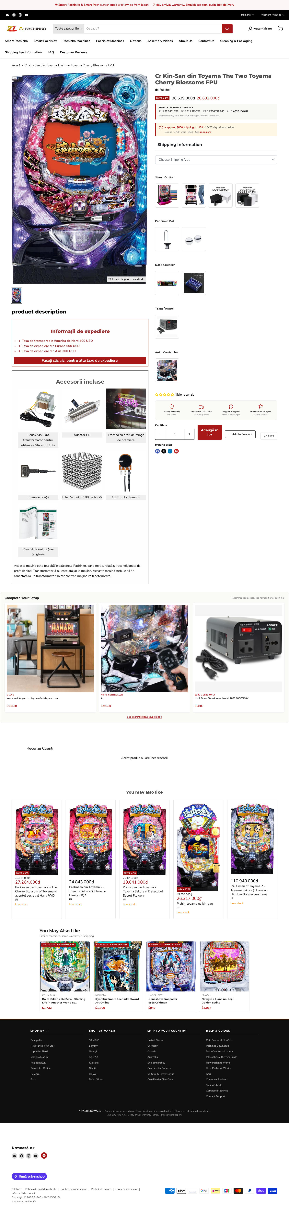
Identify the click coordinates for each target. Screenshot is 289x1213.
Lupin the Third (39, 1051)
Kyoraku (93, 1063)
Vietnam (271, 15)
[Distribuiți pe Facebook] (157, 451)
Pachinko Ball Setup (217, 1046)
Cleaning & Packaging (236, 41)
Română (246, 15)
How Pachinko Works (218, 1063)
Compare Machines (217, 1090)
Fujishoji (165, 90)
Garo (33, 1079)
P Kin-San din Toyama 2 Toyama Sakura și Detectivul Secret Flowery (143, 891)
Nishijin (93, 1068)
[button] (165, 394)
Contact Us (206, 41)
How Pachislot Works (218, 1068)
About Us (185, 41)
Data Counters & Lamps (219, 1051)
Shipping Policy (156, 1063)
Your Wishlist (213, 1085)
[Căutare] (227, 28)
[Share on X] (163, 451)
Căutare (16, 1189)
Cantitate (161, 425)
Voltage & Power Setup (160, 1074)
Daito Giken (95, 1079)
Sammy (93, 1046)
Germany (152, 1046)
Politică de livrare (101, 1189)
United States (155, 1040)
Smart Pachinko (16, 41)
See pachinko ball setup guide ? (144, 717)
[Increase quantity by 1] (189, 434)
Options (136, 41)
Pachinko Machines (76, 41)
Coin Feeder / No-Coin (160, 1079)
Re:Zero (35, 1074)
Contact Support (215, 1096)
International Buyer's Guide (221, 1057)
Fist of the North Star (42, 1046)
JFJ (16, 899)
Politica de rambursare (74, 1189)
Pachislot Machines (110, 41)
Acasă (16, 65)
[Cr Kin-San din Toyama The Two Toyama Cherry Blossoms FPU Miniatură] (16, 295)
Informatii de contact (23, 1193)
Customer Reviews (73, 52)
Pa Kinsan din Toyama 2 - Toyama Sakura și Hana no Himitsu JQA (87, 891)
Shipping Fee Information (23, 52)
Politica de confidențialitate (40, 1189)
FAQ (51, 52)
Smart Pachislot (45, 41)
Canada (151, 1051)
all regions (205, 132)
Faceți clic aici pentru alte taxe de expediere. (80, 360)
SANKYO (94, 1040)
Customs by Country (159, 1068)
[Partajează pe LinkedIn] (170, 451)
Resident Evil (38, 1063)
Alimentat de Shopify (24, 1201)
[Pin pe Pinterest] (176, 451)
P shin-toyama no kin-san (195, 903)
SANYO (93, 1057)
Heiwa (93, 1074)
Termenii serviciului (126, 1189)
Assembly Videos (160, 41)
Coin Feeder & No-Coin (219, 1040)
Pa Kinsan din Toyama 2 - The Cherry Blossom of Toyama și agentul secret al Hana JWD (36, 891)
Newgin (93, 1051)
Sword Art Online (40, 1068)
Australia (152, 1057)
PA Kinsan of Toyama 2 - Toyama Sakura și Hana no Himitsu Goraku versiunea (249, 890)
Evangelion (36, 1040)
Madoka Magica (39, 1057)
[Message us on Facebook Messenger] (44, 1155)
